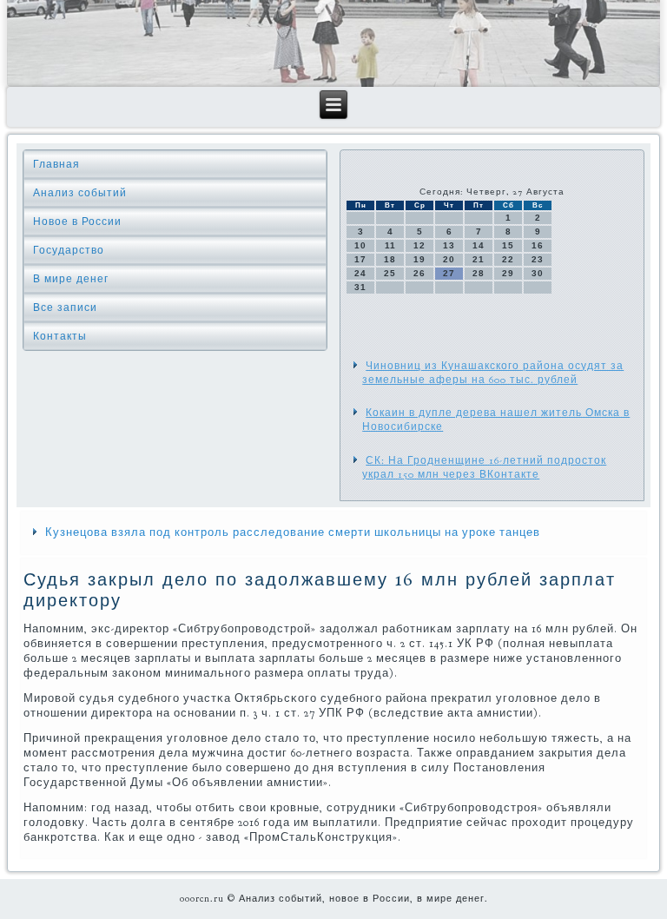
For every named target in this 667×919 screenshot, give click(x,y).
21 (478, 259)
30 (538, 273)
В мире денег (71, 279)
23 (538, 259)
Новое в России (77, 221)
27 (449, 273)
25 (390, 273)
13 (449, 245)
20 (449, 259)
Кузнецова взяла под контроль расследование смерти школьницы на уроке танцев (292, 532)
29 (508, 273)
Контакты (60, 336)
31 (360, 287)
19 (419, 259)
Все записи (65, 307)
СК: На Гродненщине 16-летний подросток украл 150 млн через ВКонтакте (484, 467)
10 (360, 245)
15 (508, 245)
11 (390, 245)
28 (478, 273)
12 (419, 245)
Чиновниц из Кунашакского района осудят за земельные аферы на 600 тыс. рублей (493, 373)
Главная (56, 164)
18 (390, 259)
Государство (68, 250)
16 (538, 245)
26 (419, 273)
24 (360, 273)
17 (360, 259)
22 (508, 259)
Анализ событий (80, 193)
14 (478, 245)
